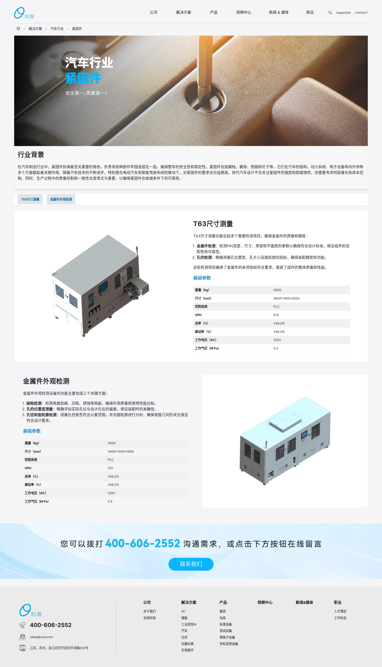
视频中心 (243, 12)
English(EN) (343, 12)
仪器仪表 (187, 644)
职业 (310, 12)
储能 (184, 618)
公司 (153, 12)
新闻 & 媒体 (279, 12)
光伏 (184, 637)
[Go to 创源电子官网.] (18, 29)
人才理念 (340, 611)
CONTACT (361, 12)
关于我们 (149, 611)
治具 (223, 618)
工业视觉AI (189, 624)
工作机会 (340, 618)
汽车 (184, 631)
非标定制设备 (229, 644)
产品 (214, 12)
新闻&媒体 (304, 602)
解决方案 (183, 12)
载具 (223, 611)
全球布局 (149, 618)
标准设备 (226, 624)
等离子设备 (227, 637)
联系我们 (191, 564)
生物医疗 (187, 650)
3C (183, 611)
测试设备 (226, 631)
